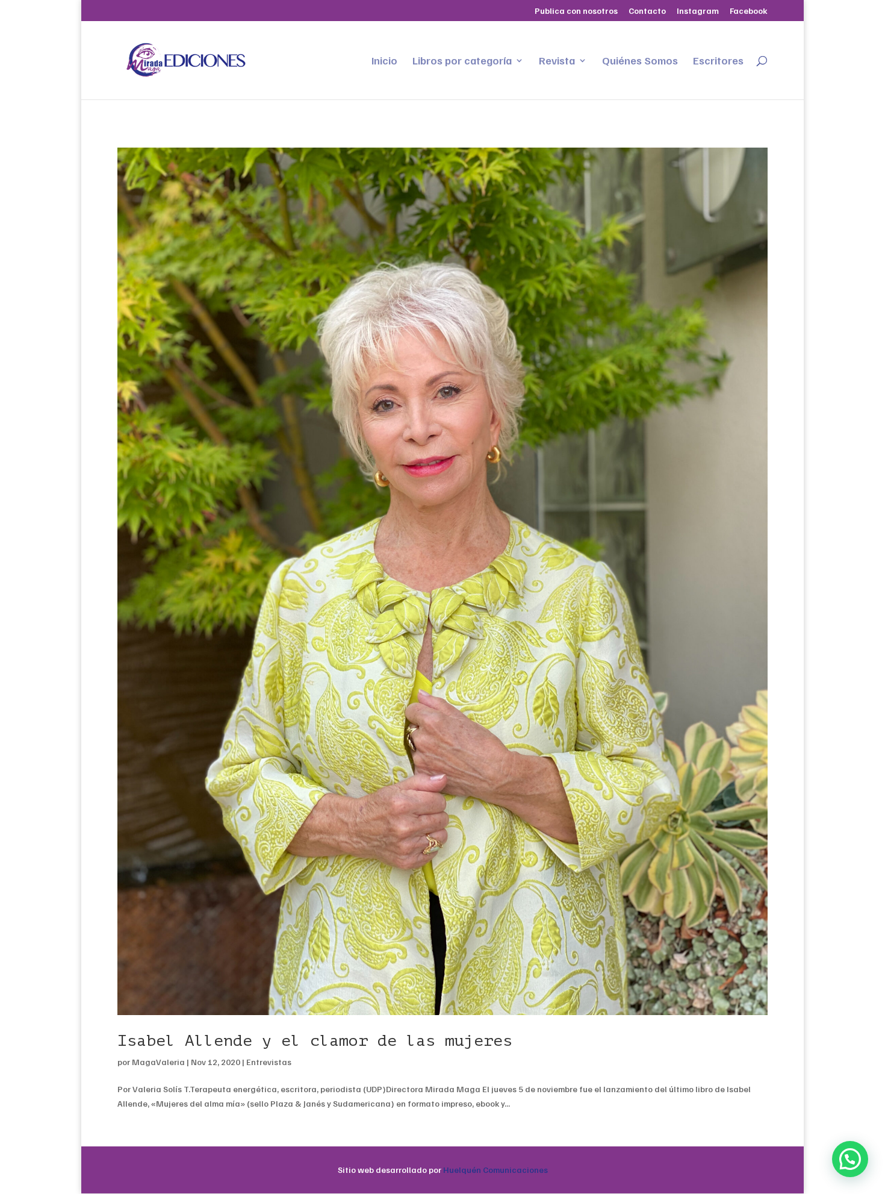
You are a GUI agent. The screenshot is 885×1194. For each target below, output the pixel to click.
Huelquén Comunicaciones (495, 1169)
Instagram (698, 11)
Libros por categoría (462, 61)
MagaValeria (158, 1062)
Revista (557, 61)
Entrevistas (268, 1062)
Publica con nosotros (576, 11)
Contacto (647, 11)
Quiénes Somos (640, 61)
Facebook (749, 11)
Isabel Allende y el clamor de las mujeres (314, 1040)
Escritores (718, 61)
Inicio (384, 61)
